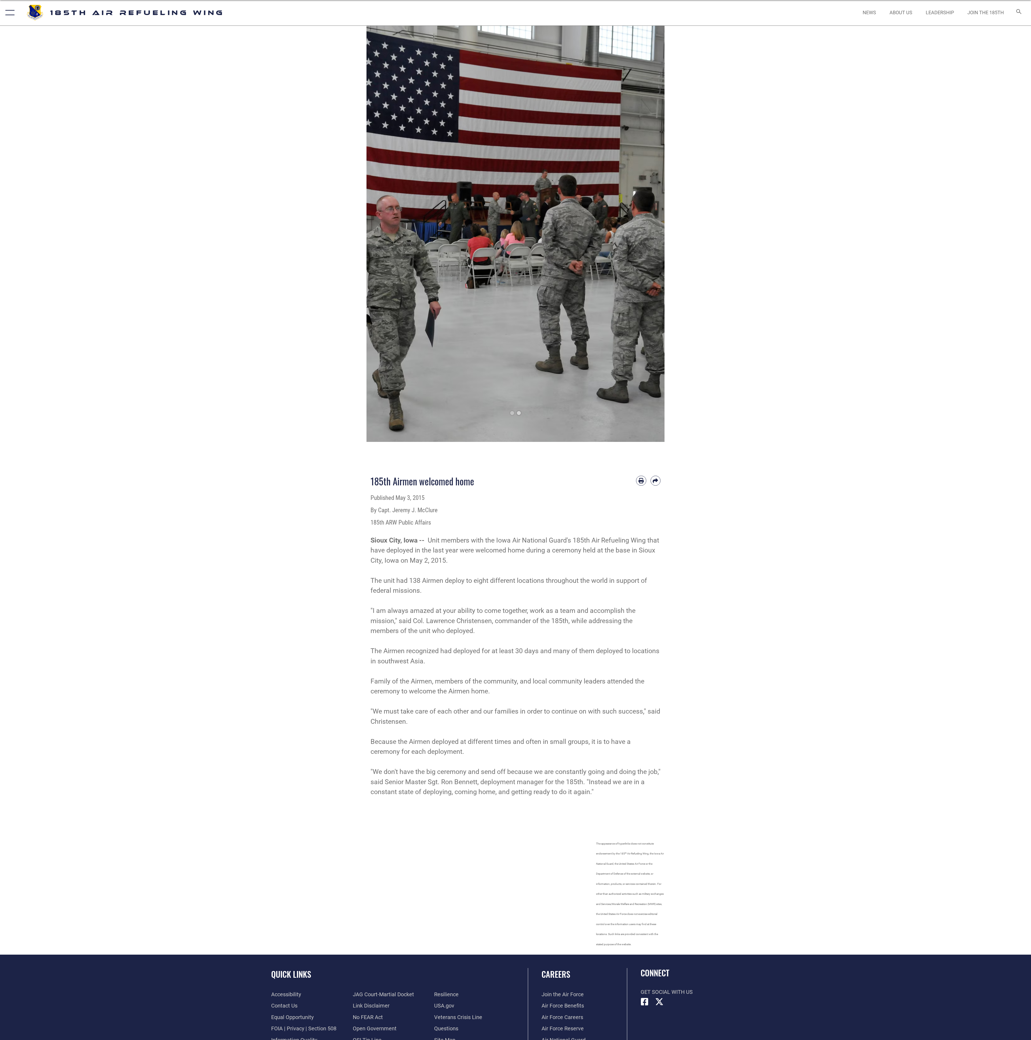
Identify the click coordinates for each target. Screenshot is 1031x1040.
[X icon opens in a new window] (659, 1002)
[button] (8, 13)
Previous (381, 234)
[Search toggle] (1018, 12)
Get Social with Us (667, 992)
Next (650, 234)
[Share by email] (656, 481)
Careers (556, 974)
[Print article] (641, 481)
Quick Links (291, 974)
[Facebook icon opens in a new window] (645, 1002)
